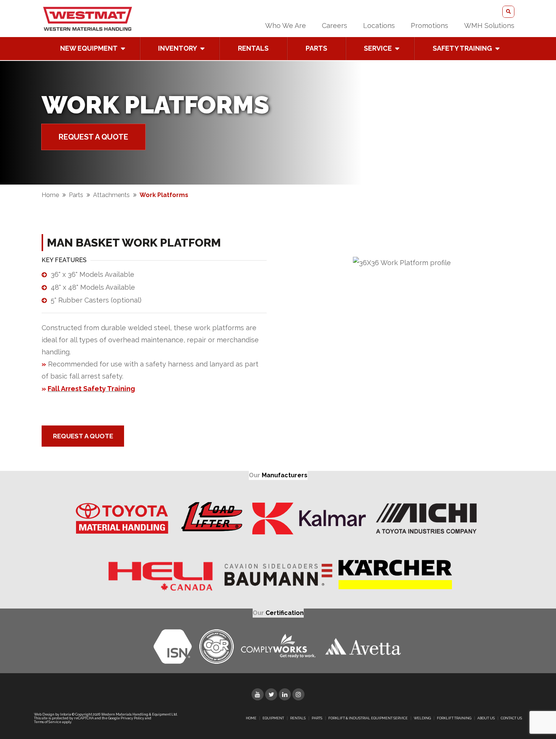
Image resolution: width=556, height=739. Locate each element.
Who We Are (285, 25)
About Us (486, 718)
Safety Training (462, 48)
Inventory (177, 48)
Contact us (511, 718)
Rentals (253, 48)
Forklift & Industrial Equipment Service (368, 718)
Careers (334, 25)
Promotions (429, 25)
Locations (379, 25)
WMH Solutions (489, 25)
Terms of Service (47, 722)
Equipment (273, 718)
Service (378, 48)
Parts (316, 48)
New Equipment (89, 48)
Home (50, 195)
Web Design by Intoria (52, 714)
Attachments (111, 195)
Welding (422, 718)
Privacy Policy (132, 718)
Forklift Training (454, 718)
